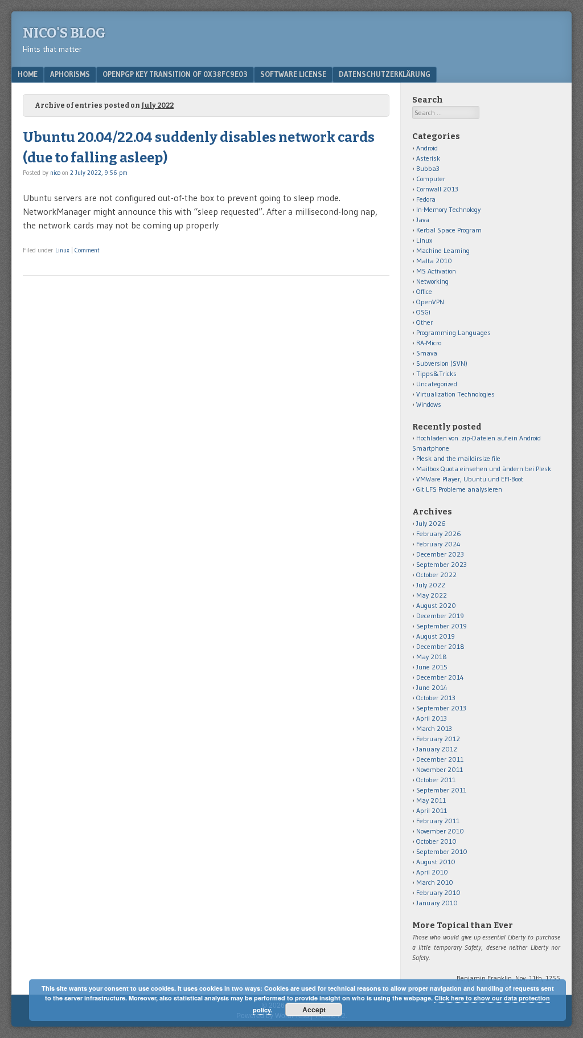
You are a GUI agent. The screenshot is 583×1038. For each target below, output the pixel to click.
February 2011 (437, 820)
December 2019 (440, 615)
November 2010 (440, 831)
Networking (432, 281)
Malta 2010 (434, 260)
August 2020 (436, 605)
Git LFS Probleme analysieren (459, 489)
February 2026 (438, 533)
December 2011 (439, 759)
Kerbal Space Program (449, 230)
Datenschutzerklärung (384, 74)
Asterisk (428, 158)
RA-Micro (428, 342)
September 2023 (441, 564)
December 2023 (440, 554)
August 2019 (435, 636)
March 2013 (434, 728)
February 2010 (438, 892)
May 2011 (431, 800)
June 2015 (431, 667)
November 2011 (439, 769)
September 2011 (441, 790)
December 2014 (440, 677)
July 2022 (430, 585)
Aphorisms (70, 74)
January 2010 (437, 902)
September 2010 (441, 851)
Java (422, 219)
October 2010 (436, 841)
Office (424, 291)
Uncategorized (436, 383)
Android (427, 148)
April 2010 (432, 872)
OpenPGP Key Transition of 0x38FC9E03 (175, 74)
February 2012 (438, 738)
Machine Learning (443, 250)
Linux (62, 250)
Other (424, 322)
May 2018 (431, 656)
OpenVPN (430, 301)
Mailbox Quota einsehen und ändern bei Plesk (483, 468)
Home (28, 74)
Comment (87, 250)
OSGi (423, 312)
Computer (430, 178)
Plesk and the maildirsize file (458, 458)
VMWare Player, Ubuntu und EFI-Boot (469, 479)
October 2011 (435, 779)
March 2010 (434, 882)
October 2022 (436, 574)
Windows (428, 404)
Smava (426, 353)
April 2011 (431, 810)
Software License (293, 74)
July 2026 (431, 523)
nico (55, 173)
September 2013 (441, 708)
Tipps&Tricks (436, 373)
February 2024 (438, 544)
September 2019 (441, 626)
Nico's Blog (64, 33)
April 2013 (431, 718)
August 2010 (435, 861)
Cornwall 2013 (437, 189)
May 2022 (431, 595)
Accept (314, 1009)
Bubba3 (428, 168)
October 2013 (435, 697)
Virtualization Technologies (455, 394)
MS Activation (436, 271)
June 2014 (431, 687)
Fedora (426, 199)
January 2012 (436, 749)
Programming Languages (453, 332)
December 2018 (440, 646)
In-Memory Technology (448, 209)
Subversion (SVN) (441, 363)
